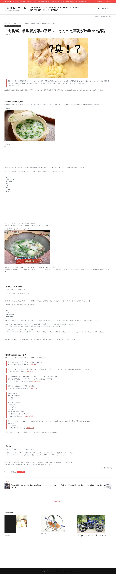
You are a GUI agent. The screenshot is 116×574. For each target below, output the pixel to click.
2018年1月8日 (33, 364)
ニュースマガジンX (69, 571)
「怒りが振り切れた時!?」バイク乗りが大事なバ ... (91, 535)
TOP (31, 7)
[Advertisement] (55, 209)
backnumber (58, 501)
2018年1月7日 (29, 371)
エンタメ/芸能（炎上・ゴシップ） (70, 7)
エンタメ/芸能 (21, 472)
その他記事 (55, 10)
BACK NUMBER (15, 8)
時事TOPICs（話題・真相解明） (45, 7)
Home (6, 23)
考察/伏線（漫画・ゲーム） (40, 10)
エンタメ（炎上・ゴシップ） (16, 23)
